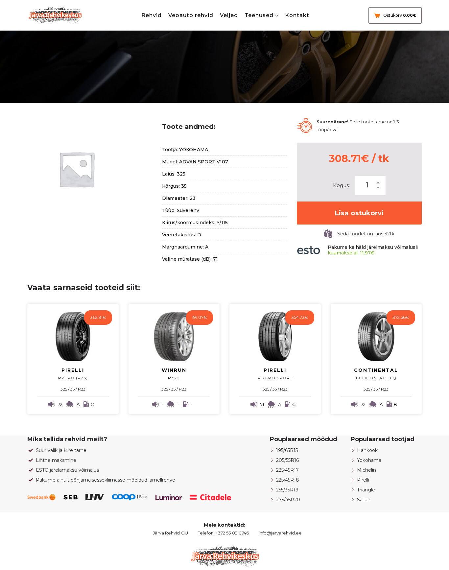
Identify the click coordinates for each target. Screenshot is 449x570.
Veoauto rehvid (190, 15)
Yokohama (369, 460)
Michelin (366, 470)
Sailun (363, 500)
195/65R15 (287, 450)
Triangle (366, 490)
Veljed (229, 15)
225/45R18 (287, 480)
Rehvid (151, 15)
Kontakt (297, 15)
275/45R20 (288, 500)
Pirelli (363, 480)
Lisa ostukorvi (359, 213)
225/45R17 (287, 470)
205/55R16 (287, 460)
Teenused (259, 15)
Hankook (367, 450)
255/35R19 (287, 490)
